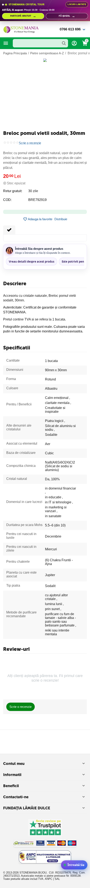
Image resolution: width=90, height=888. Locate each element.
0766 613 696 (70, 29)
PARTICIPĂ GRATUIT (23, 16)
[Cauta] (64, 43)
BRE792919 (37, 200)
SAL (57, 878)
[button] (60, 219)
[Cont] (74, 43)
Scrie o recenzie (30, 143)
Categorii (6, 43)
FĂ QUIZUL (67, 16)
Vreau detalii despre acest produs (31, 261)
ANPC (48, 878)
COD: (7, 200)
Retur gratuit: (12, 191)
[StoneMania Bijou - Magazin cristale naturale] (21, 29)
